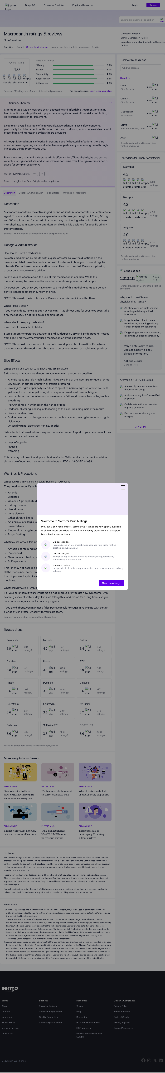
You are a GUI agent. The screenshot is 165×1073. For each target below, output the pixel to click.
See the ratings (111, 583)
